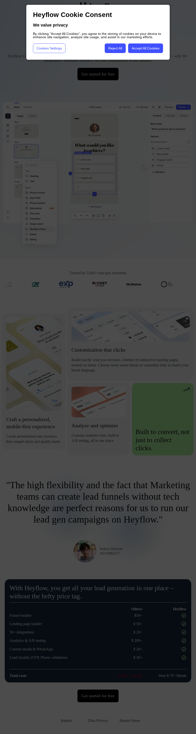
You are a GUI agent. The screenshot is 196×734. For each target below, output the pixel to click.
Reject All (115, 48)
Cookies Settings (49, 48)
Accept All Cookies (145, 48)
